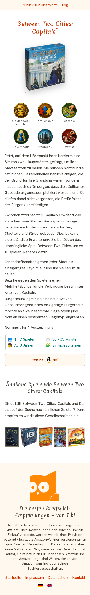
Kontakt (78, 577)
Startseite (13, 577)
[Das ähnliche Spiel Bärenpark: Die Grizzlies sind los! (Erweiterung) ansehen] (46, 437)
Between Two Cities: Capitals (45, 28)
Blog (64, 4)
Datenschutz (58, 577)
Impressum (34, 577)
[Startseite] (45, 486)
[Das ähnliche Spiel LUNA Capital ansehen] (29, 437)
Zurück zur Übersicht (39, 4)
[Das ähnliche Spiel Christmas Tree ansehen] (12, 437)
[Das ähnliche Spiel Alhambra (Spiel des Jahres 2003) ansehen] (76, 437)
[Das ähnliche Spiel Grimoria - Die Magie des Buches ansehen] (60, 437)
